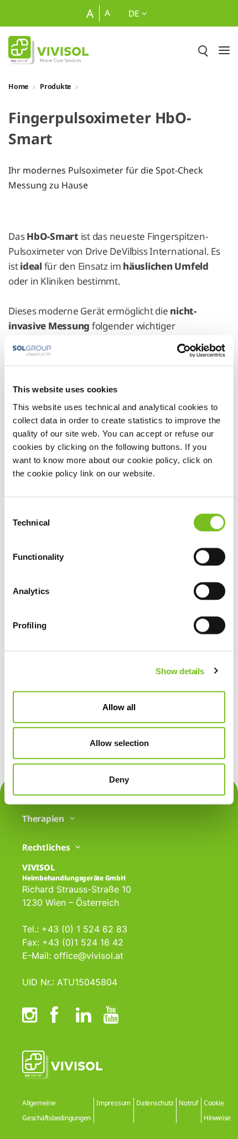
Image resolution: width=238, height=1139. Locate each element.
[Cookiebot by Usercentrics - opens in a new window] (176, 350)
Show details (180, 671)
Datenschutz (154, 1102)
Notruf (188, 1102)
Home (18, 86)
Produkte (55, 86)
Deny (119, 779)
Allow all (119, 706)
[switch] (209, 556)
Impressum (113, 1102)
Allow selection (119, 743)
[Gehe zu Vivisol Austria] (48, 50)
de (134, 13)
